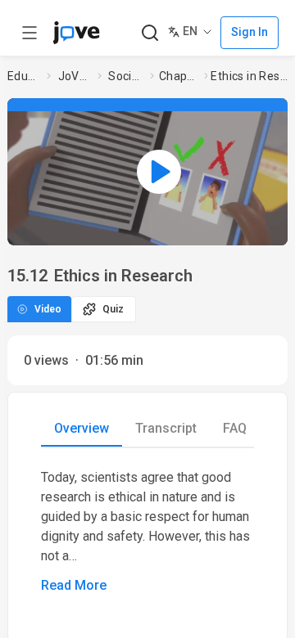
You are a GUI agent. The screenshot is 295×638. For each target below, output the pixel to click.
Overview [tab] (81, 428)
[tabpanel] (147, 531)
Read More (74, 585)
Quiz (113, 309)
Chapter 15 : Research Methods (178, 76)
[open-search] (149, 33)
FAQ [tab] (235, 428)
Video (47, 309)
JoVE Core (74, 76)
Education (23, 76)
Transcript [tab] (166, 428)
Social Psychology (125, 76)
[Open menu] (29, 33)
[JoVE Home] (76, 32)
